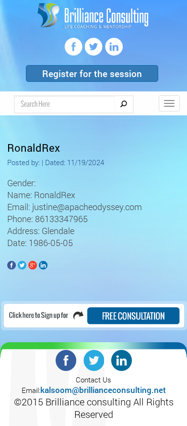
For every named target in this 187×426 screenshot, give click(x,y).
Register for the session (92, 73)
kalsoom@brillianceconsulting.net (103, 389)
